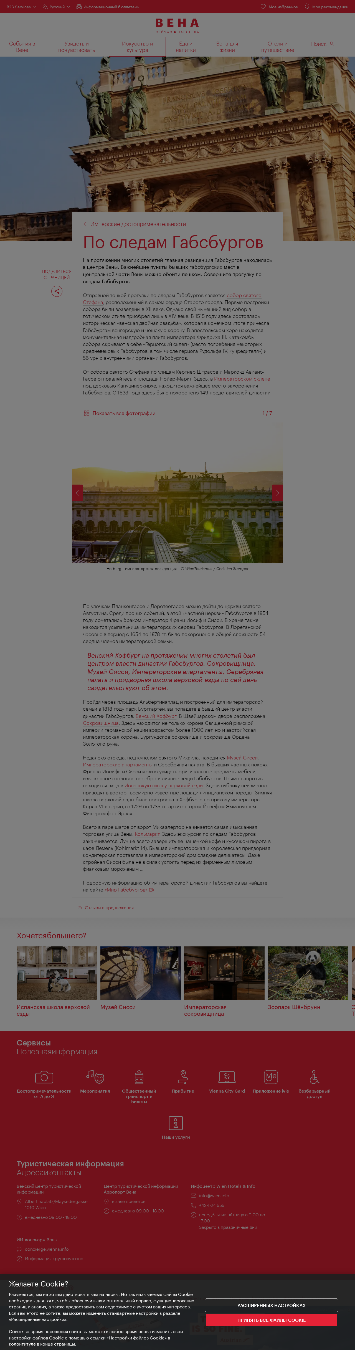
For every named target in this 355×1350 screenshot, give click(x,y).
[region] (177, 1312)
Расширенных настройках (271, 1305)
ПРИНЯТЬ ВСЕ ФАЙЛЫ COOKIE (271, 1320)
